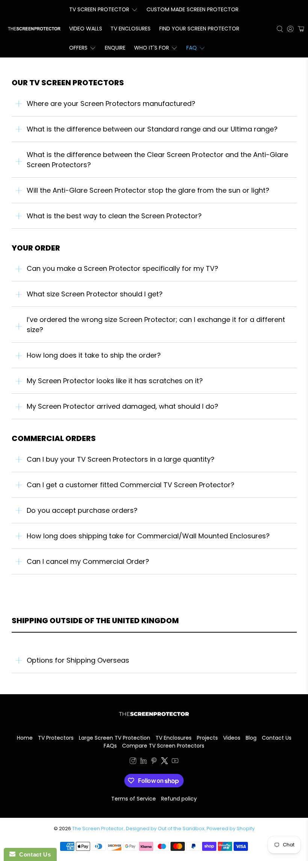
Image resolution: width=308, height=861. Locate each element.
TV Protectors (56, 738)
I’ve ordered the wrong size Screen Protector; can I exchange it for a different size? (156, 324)
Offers (78, 47)
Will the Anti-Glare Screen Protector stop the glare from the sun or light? (148, 190)
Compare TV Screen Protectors (163, 745)
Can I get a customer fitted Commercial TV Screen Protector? (130, 484)
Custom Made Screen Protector (192, 9)
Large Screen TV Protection (114, 738)
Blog (251, 738)
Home (25, 738)
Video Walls (85, 28)
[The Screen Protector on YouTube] (175, 762)
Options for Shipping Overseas (78, 660)
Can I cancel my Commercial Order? (88, 561)
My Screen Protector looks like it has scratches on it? (115, 380)
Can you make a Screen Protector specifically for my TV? (122, 268)
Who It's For (151, 47)
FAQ (191, 47)
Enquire (115, 47)
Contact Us (276, 738)
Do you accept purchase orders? (82, 510)
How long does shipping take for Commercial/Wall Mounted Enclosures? (148, 536)
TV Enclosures (130, 28)
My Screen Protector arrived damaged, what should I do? (122, 406)
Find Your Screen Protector (199, 28)
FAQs (110, 745)
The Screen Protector (98, 828)
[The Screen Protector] (34, 28)
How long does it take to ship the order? (94, 355)
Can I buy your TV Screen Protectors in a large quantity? (120, 459)
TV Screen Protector (99, 9)
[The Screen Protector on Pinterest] (154, 762)
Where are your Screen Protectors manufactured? (111, 103)
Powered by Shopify (231, 828)
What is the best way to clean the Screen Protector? (114, 216)
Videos (231, 738)
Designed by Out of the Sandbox (165, 828)
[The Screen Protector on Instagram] (133, 762)
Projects (207, 738)
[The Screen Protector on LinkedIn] (143, 762)
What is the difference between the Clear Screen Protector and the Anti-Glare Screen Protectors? (157, 159)
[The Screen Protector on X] (164, 762)
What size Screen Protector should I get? (95, 294)
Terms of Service (133, 798)
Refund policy (179, 798)
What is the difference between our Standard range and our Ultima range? (152, 129)
